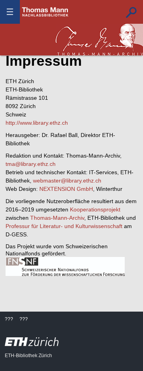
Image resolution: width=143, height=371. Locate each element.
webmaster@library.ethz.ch (67, 180)
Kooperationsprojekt (95, 209)
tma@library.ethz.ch (31, 164)
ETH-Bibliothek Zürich (28, 355)
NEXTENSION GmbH (66, 189)
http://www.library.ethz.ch (37, 123)
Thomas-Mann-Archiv (57, 218)
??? (45, 12)
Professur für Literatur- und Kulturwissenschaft (64, 226)
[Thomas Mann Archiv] (99, 39)
